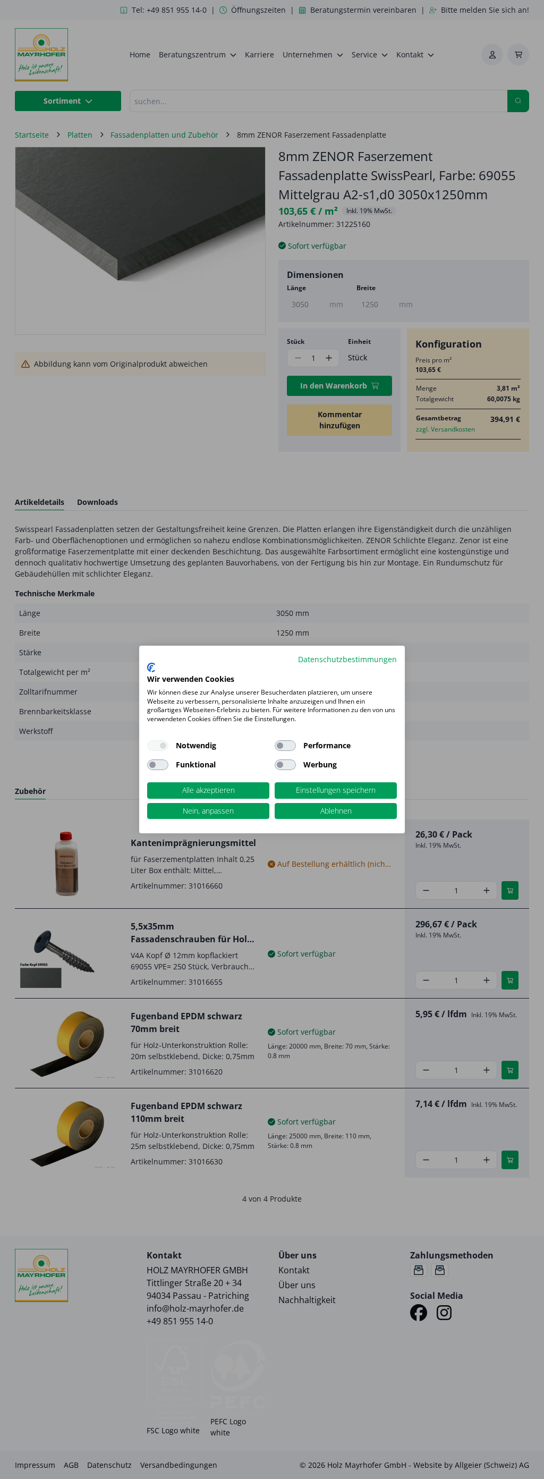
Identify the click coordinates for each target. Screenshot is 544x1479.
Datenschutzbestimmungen (347, 659)
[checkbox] (285, 745)
